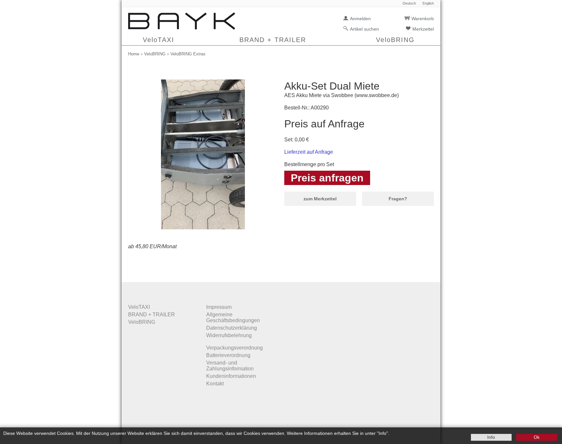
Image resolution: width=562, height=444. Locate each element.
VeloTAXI (158, 39)
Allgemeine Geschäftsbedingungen (233, 317)
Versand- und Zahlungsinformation (230, 365)
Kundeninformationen (231, 376)
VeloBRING (395, 39)
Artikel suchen (364, 29)
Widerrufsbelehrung (229, 335)
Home (133, 53)
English (428, 3)
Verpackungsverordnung (234, 348)
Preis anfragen (327, 178)
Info (491, 437)
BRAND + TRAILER (272, 39)
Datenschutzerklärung (231, 328)
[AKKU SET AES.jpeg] (203, 227)
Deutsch (409, 3)
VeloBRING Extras (188, 53)
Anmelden (360, 18)
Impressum (219, 307)
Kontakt (215, 383)
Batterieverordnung (228, 355)
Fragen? (398, 198)
